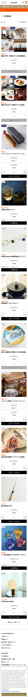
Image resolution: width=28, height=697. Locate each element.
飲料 (23, 6)
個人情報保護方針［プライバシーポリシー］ (12, 664)
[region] (14, 681)
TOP (2, 10)
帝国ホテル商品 (5, 6)
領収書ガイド (4, 639)
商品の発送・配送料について (8, 642)
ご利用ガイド (4, 636)
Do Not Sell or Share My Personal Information (14, 694)
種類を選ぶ (15, 223)
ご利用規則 (4, 656)
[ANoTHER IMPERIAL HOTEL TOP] (14, 2)
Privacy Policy (5, 690)
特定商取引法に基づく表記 (8, 659)
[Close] (26, 668)
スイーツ (13, 6)
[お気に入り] (25, 28)
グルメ (18, 6)
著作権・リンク (5, 662)
